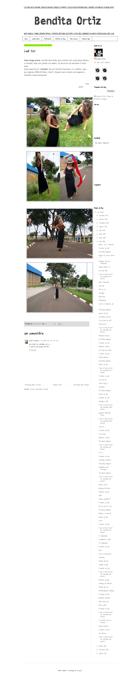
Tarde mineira (103, 357)
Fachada (101, 293)
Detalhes (102, 387)
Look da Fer (103, 380)
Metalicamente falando (106, 591)
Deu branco (102, 633)
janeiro (101, 653)
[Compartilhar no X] (57, 324)
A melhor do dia (104, 248)
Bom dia (101, 286)
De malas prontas (105, 317)
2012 (99, 212)
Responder (32, 350)
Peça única (102, 324)
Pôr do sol (102, 289)
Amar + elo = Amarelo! (106, 244)
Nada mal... (102, 296)
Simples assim (103, 564)
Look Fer (101, 427)
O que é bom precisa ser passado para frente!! (105, 421)
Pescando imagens (105, 252)
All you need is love (105, 506)
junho (101, 234)
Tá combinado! (103, 543)
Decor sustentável (105, 554)
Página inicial (57, 385)
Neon (100, 550)
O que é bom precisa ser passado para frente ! (105, 407)
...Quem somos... (36, 39)
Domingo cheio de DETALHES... (104, 262)
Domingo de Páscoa (105, 583)
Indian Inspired (103, 626)
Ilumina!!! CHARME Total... (104, 414)
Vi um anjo (102, 434)
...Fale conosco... (73, 39)
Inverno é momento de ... (106, 305)
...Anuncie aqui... (86, 39)
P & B (101, 453)
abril (101, 241)
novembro (102, 215)
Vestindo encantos (105, 460)
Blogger (79, 670)
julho (101, 230)
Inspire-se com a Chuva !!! (106, 256)
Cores (100, 520)
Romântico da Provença (103, 468)
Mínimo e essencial (105, 513)
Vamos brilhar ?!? (104, 267)
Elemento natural (104, 598)
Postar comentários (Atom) (39, 389)
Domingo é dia (103, 401)
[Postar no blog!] (55, 324)
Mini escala (102, 605)
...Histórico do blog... (60, 39)
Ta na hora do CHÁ (105, 320)
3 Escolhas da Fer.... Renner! (105, 621)
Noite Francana (104, 282)
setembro (102, 223)
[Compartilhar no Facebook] (59, 324)
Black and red (103, 601)
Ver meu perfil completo (102, 62)
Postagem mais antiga (81, 385)
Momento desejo (104, 335)
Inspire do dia (103, 313)
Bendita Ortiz (37, 324)
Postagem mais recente (33, 385)
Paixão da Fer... (104, 587)
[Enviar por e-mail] (53, 324)
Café (100, 495)
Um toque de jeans (105, 350)
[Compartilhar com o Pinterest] (61, 324)
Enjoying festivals (104, 488)
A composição (103, 536)
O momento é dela (105, 539)
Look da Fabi (103, 270)
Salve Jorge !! (103, 383)
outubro (102, 219)
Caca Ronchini (34, 340)
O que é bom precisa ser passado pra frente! (105, 276)
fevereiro (102, 650)
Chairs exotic (103, 484)
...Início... (26, 39)
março (101, 646)
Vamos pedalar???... (105, 499)
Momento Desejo (104, 437)
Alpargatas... (103, 300)
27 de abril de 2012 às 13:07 (48, 340)
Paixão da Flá (103, 561)
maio (101, 238)
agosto (101, 226)
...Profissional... (47, 39)
